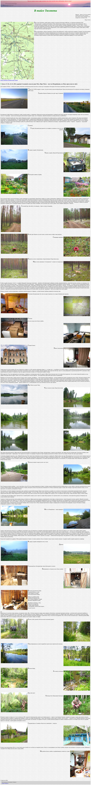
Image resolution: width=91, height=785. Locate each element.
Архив (24, 6)
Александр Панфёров (10, 4)
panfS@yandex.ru (5, 783)
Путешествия (31, 6)
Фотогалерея (40, 6)
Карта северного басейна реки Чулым (9, 80)
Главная (19, 6)
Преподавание (48, 6)
